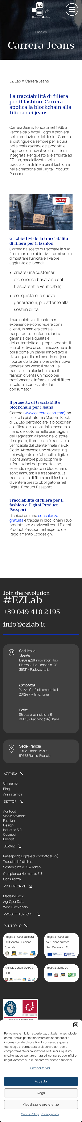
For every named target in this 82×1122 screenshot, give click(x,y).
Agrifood (9, 811)
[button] (76, 1025)
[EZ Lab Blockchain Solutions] (41, 9)
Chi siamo (10, 783)
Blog (6, 788)
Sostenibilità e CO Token (22, 867)
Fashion (41, 32)
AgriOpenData (13, 901)
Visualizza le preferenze (41, 1104)
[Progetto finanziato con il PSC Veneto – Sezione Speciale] (20, 953)
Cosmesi (9, 834)
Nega (41, 1093)
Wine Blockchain (15, 907)
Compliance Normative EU (22, 873)
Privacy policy (50, 1114)
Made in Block (13, 896)
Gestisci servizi (40, 1068)
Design (8, 825)
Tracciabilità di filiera (18, 861)
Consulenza (12, 879)
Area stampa (12, 794)
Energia (9, 839)
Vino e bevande (14, 816)
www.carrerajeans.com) (45, 412)
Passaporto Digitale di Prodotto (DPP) (31, 856)
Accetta (41, 1081)
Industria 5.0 (12, 829)
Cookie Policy (30, 1114)
